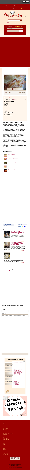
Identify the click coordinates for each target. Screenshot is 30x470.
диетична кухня (9, 378)
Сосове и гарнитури (6, 439)
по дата (11, 367)
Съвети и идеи (10, 8)
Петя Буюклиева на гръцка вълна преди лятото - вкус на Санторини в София (17, 243)
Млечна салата (16, 380)
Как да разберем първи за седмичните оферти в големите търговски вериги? (17, 232)
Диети (7, 5)
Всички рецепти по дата (7, 432)
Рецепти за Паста (16, 70)
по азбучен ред (9, 365)
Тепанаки (15, 381)
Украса (4, 443)
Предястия (5, 434)
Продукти (11, 5)
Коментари (12, 92)
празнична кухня (9, 376)
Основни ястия (5, 438)
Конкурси (4, 423)
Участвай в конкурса (19, 22)
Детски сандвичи (16, 384)
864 (5, 92)
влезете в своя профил (6, 270)
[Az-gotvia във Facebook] (12, 458)
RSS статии (5, 429)
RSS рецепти (5, 428)
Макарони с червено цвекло (13, 158)
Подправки (16, 5)
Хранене (3, 5)
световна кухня (9, 381)
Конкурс (15, 8)
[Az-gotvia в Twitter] (15, 458)
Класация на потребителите (8, 433)
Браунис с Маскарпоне (17, 373)
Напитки (4, 444)
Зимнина (4, 445)
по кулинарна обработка (10, 373)
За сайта (4, 422)
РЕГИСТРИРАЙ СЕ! (18, 26)
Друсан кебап (16, 364)
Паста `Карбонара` (11, 154)
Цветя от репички (16, 382)
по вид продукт (9, 370)
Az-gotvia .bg (15, 99)
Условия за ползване (6, 427)
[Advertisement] (15, 52)
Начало (4, 70)
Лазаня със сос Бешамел (13, 169)
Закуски (4, 435)
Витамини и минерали (24, 5)
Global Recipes (5, 454)
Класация (20, 8)
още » (23, 250)
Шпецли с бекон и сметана (13, 165)
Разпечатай (20, 224)
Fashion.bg (19, 467)
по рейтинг (9, 362)
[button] (25, 2)
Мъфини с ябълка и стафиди (18, 376)
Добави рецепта (10, 22)
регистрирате (22, 269)
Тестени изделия (9, 70)
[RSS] (18, 458)
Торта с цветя (16, 383)
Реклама (4, 424)
